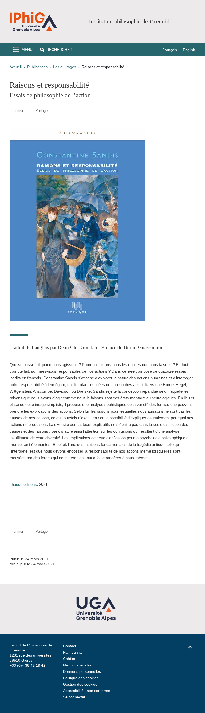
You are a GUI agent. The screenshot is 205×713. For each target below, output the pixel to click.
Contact (69, 646)
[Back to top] (190, 648)
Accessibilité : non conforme (86, 691)
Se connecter (74, 697)
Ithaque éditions (23, 484)
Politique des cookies (80, 678)
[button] (56, 49)
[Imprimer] (29, 111)
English (189, 50)
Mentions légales (77, 665)
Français (169, 50)
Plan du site (73, 652)
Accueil (16, 67)
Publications (37, 67)
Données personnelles (82, 671)
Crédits (69, 659)
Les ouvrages (64, 67)
